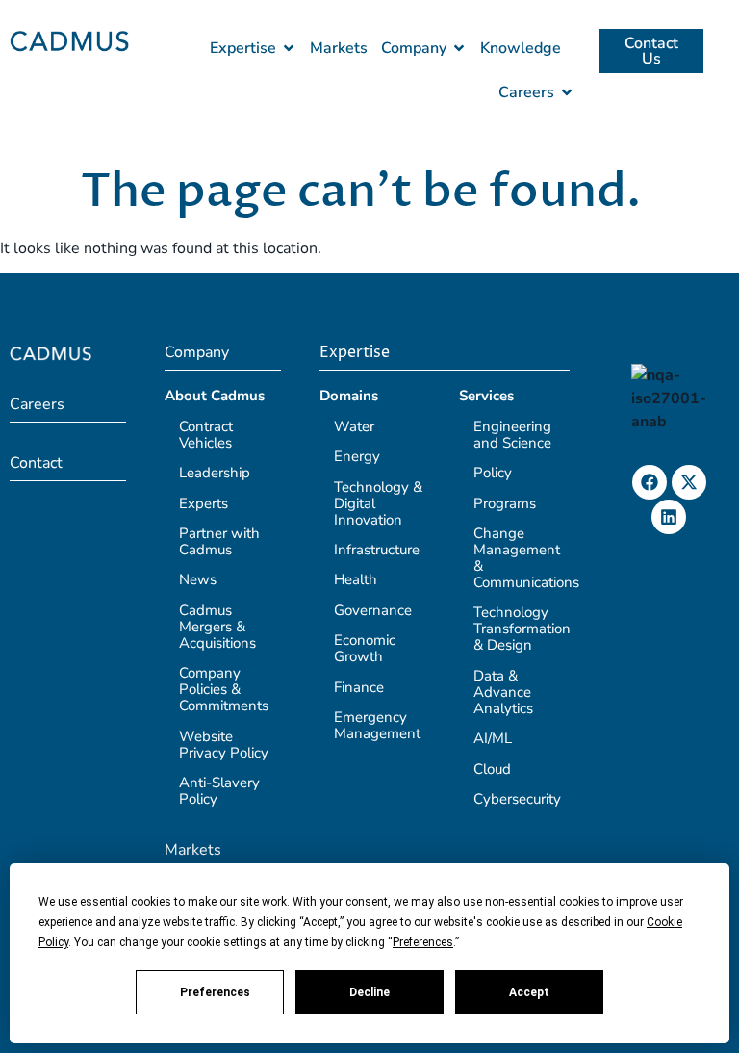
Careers (37, 404)
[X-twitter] (689, 482)
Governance (373, 610)
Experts (203, 503)
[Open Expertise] (288, 48)
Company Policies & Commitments (223, 689)
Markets (193, 849)
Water (354, 426)
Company (197, 352)
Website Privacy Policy (223, 744)
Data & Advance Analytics (503, 692)
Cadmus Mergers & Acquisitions (217, 627)
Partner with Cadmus (219, 541)
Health (355, 579)
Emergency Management (377, 725)
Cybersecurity (517, 799)
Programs (504, 503)
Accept (529, 992)
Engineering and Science (512, 434)
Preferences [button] (423, 942)
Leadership (214, 472)
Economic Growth (364, 648)
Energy (357, 456)
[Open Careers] (566, 92)
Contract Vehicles (206, 434)
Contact (36, 463)
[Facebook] (649, 482)
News (198, 579)
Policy (492, 472)
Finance (359, 687)
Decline (369, 992)
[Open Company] (459, 48)
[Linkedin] (668, 517)
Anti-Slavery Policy (219, 791)
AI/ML (492, 738)
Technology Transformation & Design (522, 629)
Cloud (492, 769)
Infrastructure (377, 549)
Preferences (215, 992)
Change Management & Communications (526, 558)
